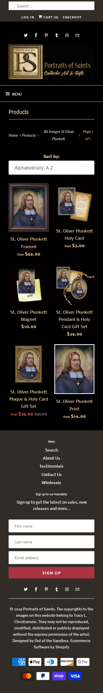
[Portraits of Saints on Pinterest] (46, 35)
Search (51, 450)
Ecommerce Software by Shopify (62, 644)
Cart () (50, 17)
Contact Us (51, 475)
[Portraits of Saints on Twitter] (25, 35)
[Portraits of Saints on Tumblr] (56, 35)
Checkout (72, 17)
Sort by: (51, 157)
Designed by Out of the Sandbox (40, 641)
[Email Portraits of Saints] (77, 35)
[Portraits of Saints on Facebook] (36, 35)
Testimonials (51, 466)
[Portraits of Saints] (51, 63)
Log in (27, 17)
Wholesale (51, 483)
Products (19, 112)
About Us (51, 458)
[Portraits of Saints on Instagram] (67, 35)
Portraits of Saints (39, 609)
